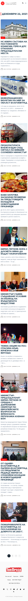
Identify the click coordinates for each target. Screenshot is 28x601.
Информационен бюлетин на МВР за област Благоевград (14, 100)
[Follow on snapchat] (21, 589)
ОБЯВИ (21, 576)
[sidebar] (25, 3)
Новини (4, 191)
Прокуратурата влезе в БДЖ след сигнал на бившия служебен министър (14, 149)
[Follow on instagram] (11, 589)
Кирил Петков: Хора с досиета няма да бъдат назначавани (14, 251)
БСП (3, 37)
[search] (22, 3)
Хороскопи (15, 576)
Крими (3, 94)
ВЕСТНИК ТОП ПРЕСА (14, 583)
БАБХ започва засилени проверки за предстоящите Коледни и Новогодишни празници (13, 201)
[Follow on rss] (14, 591)
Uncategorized (6, 520)
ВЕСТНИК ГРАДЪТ (16, 579)
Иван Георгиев (7, 69)
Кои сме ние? (8, 576)
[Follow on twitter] (7, 589)
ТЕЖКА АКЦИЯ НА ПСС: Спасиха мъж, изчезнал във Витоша (13, 349)
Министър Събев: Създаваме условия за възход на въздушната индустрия (13, 299)
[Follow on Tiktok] (17, 589)
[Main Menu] (2, 3)
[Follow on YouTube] (14, 589)
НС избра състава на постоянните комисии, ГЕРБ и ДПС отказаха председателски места (14, 47)
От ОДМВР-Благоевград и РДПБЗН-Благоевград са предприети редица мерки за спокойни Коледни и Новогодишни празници (14, 471)
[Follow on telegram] (24, 589)
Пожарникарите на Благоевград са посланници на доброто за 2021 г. (13, 528)
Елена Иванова (8, 545)
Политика (4, 245)
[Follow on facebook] (4, 589)
